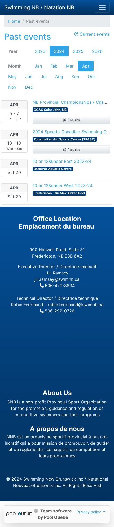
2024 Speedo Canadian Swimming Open (73, 131)
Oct (91, 76)
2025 (78, 51)
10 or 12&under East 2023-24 (62, 161)
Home (14, 21)
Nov (12, 87)
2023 (40, 51)
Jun (28, 76)
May (12, 76)
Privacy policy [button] (89, 512)
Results (73, 120)
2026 (97, 51)
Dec (29, 87)
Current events (94, 34)
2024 (59, 51)
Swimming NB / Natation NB (39, 7)
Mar (70, 66)
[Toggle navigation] (102, 7)
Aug (59, 76)
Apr (85, 66)
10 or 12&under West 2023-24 (63, 185)
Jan (38, 66)
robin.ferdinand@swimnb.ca (75, 304)
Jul (44, 76)
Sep (75, 76)
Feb (54, 66)
